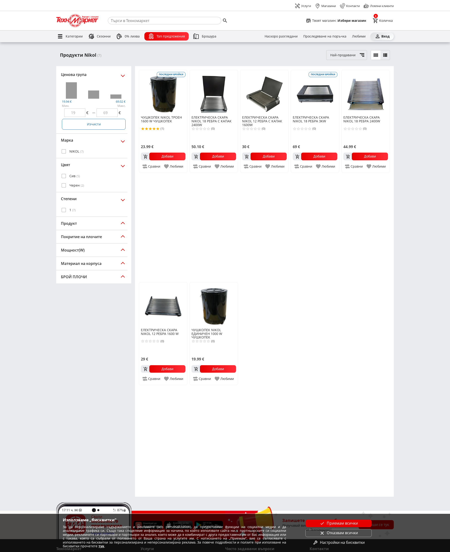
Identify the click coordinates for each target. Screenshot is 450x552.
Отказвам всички (342, 532)
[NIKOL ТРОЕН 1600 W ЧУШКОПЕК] (163, 92)
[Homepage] (77, 20)
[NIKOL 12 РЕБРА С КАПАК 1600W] (264, 92)
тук (101, 546)
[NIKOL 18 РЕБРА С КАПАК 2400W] (214, 92)
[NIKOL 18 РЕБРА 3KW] (315, 92)
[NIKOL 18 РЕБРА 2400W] (365, 92)
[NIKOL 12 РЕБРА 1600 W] (163, 304)
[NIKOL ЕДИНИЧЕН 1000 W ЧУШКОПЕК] (214, 304)
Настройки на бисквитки (342, 542)
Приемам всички (342, 523)
